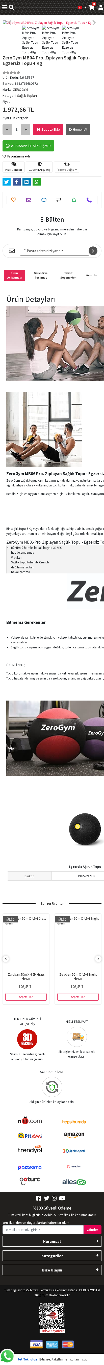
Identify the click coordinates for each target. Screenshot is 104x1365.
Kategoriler (52, 1255)
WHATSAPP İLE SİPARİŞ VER (31, 145)
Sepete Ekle (50, 129)
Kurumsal (52, 1241)
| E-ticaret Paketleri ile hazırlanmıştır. (52, 1359)
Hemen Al (80, 129)
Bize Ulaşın (52, 1269)
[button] (10, 23)
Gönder (92, 1229)
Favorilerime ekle (18, 156)
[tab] (14, 275)
